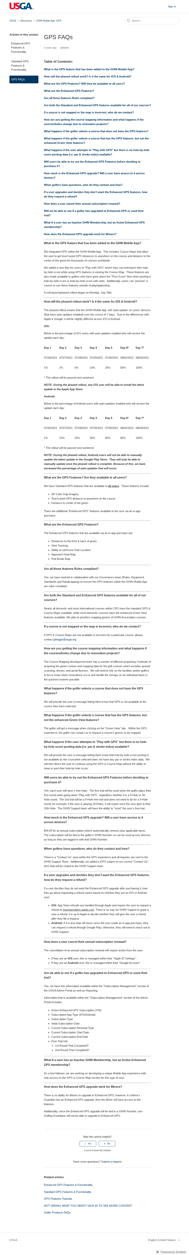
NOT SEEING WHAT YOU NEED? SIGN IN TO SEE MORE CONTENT (88, 1205)
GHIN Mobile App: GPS (48, 20)
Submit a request (111, 1161)
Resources (26, 20)
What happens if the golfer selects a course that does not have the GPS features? (96, 131)
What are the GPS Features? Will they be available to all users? (84, 83)
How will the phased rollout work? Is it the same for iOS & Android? (87, 76)
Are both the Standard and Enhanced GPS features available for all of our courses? (97, 105)
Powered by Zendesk (173, 1251)
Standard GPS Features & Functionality (20, 65)
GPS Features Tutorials (58, 1198)
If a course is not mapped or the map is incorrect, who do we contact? (89, 112)
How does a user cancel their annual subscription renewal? (82, 203)
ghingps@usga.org (65, 639)
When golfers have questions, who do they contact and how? (83, 184)
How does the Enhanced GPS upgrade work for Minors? (80, 234)
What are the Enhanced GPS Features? (69, 90)
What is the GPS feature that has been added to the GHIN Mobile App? (89, 69)
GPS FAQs (18, 79)
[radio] (88, 1143)
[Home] (21, 8)
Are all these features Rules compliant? (69, 98)
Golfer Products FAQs (57, 1212)
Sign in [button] (172, 6)
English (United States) (162, 1240)
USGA (12, 20)
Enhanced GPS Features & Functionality (20, 47)
